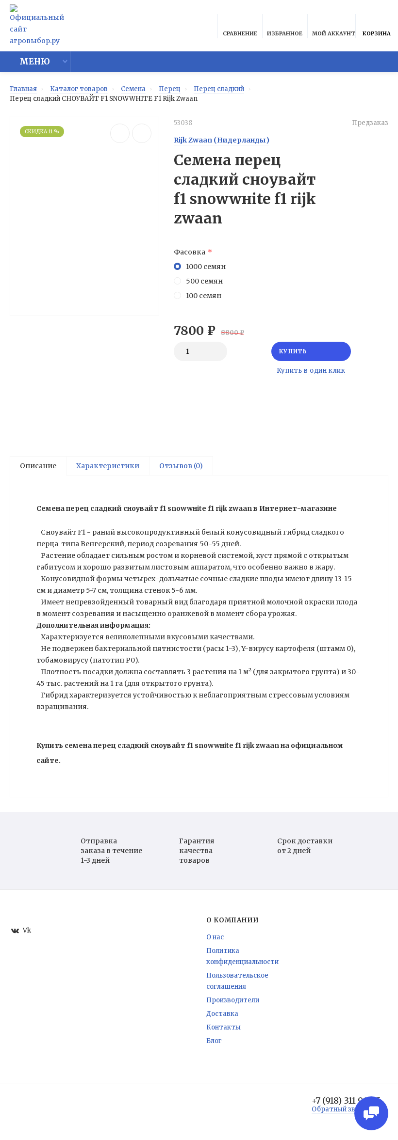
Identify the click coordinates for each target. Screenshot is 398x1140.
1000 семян (206, 266)
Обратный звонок (341, 1109)
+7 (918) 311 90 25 (346, 1101)
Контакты (223, 1027)
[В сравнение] (120, 133)
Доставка (222, 1014)
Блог (214, 1041)
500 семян (204, 281)
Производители (232, 1000)
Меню (34, 62)
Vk (27, 930)
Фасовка (189, 252)
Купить (293, 351)
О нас (215, 937)
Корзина (377, 33)
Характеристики (107, 465)
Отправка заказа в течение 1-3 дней (111, 851)
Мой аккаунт (333, 33)
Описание (38, 465)
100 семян (203, 295)
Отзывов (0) (181, 465)
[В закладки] (141, 133)
